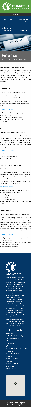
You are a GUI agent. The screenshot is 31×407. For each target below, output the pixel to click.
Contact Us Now (11, 368)
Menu (15, 14)
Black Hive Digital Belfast (19, 405)
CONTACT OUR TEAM (7, 109)
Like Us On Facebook (12, 353)
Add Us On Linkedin (12, 363)
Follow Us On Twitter (12, 358)
